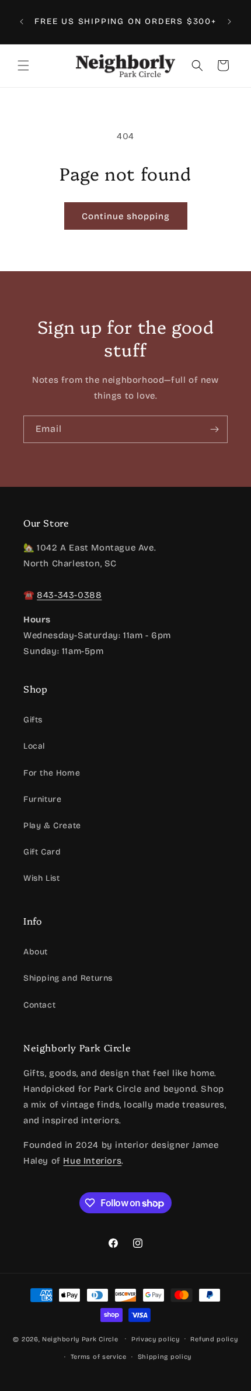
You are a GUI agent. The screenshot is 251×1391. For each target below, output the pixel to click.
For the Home (51, 773)
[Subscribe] (214, 429)
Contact (39, 1005)
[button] (23, 65)
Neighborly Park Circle (80, 1338)
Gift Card (42, 852)
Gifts (33, 720)
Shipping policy (165, 1357)
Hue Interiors (92, 1160)
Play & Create (52, 826)
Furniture (42, 799)
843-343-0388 (69, 595)
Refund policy (214, 1339)
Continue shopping (126, 216)
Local (34, 746)
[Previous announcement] (21, 21)
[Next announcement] (229, 21)
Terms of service (99, 1357)
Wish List (41, 878)
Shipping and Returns (68, 978)
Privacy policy (155, 1339)
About (35, 952)
